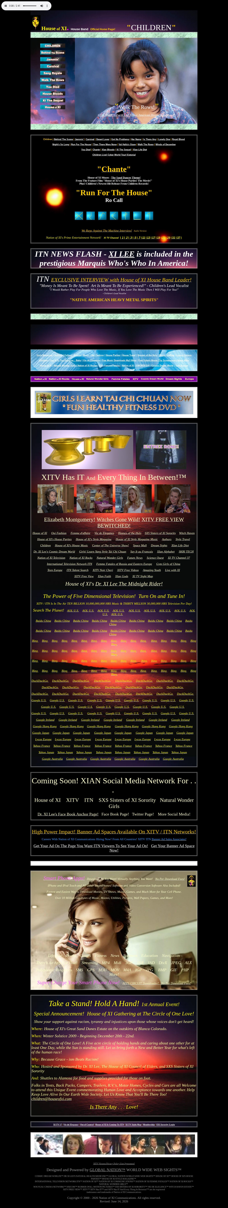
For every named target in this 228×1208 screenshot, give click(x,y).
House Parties (113, 355)
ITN (100, 365)
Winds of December (166, 144)
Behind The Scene (63, 139)
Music (86, 355)
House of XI (46, 365)
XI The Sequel (124, 149)
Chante (96, 149)
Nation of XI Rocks (87, 365)
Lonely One (164, 139)
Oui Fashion (97, 355)
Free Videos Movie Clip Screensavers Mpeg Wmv (163, 360)
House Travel (129, 355)
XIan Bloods (108, 149)
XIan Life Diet (140, 149)
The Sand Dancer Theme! (126, 177)
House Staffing (166, 355)
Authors (58, 355)
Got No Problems (120, 139)
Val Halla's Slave (127, 144)
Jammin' (79, 139)
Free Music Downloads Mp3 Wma (119, 360)
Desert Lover (102, 139)
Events (77, 355)
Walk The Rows (146, 144)
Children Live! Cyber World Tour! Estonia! (114, 155)
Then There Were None (105, 144)
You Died (86, 149)
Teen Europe (181, 365)
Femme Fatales (112, 365)
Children (43, 360)
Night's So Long (60, 144)
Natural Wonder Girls (64, 365)
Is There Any (149, 139)
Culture (68, 355)
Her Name (136, 139)
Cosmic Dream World (162, 365)
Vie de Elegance (91, 360)
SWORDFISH (142, 365)
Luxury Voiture (183, 355)
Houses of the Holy (147, 355)
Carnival (90, 139)
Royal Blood (178, 139)
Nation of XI (128, 365)
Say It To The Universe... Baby (65, 360)
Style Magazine (44, 355)
